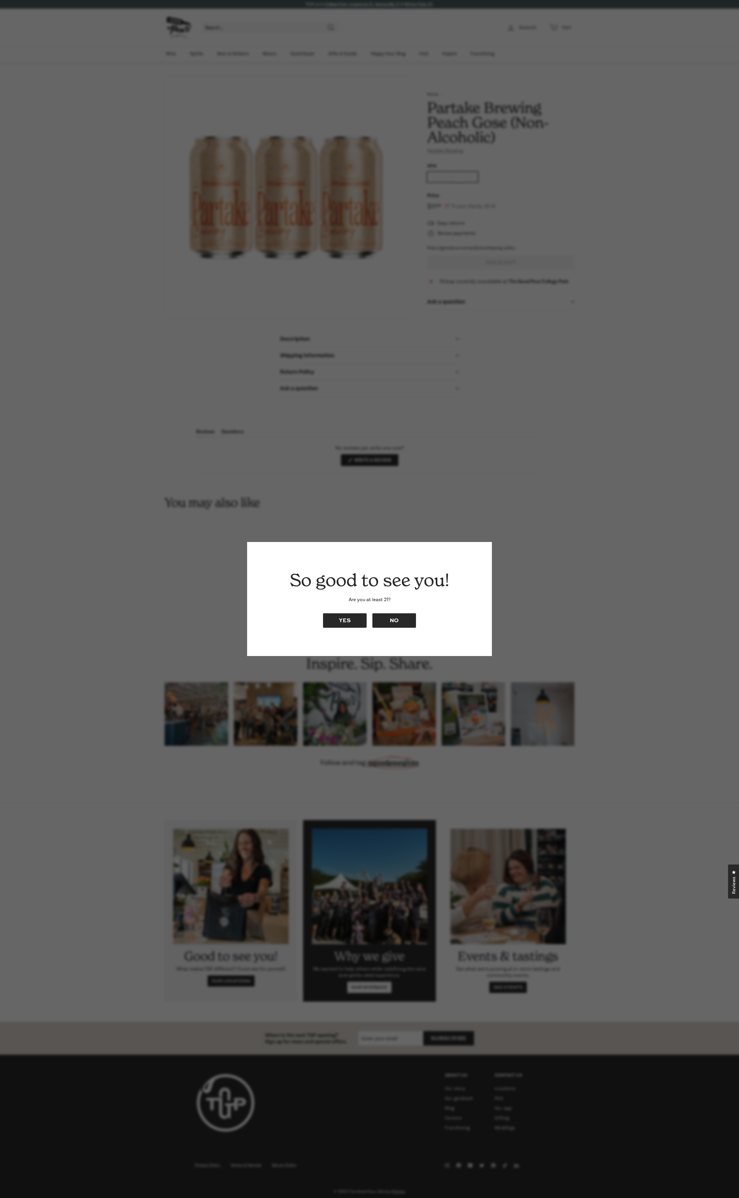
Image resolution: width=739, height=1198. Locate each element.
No (394, 620)
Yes (345, 620)
